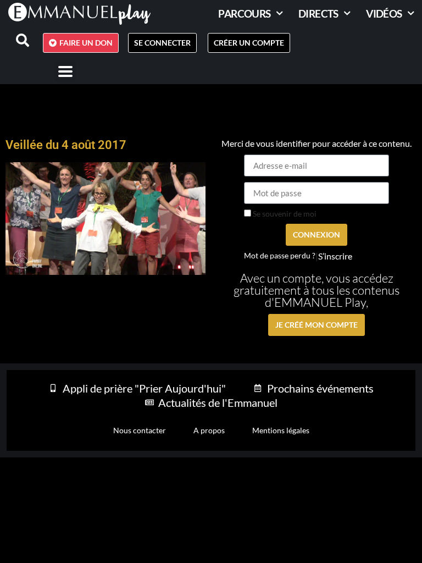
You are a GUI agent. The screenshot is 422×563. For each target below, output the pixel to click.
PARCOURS (244, 13)
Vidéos (384, 13)
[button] (65, 71)
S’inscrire (335, 256)
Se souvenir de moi (283, 213)
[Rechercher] (16, 40)
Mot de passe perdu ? (279, 255)
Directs (318, 13)
